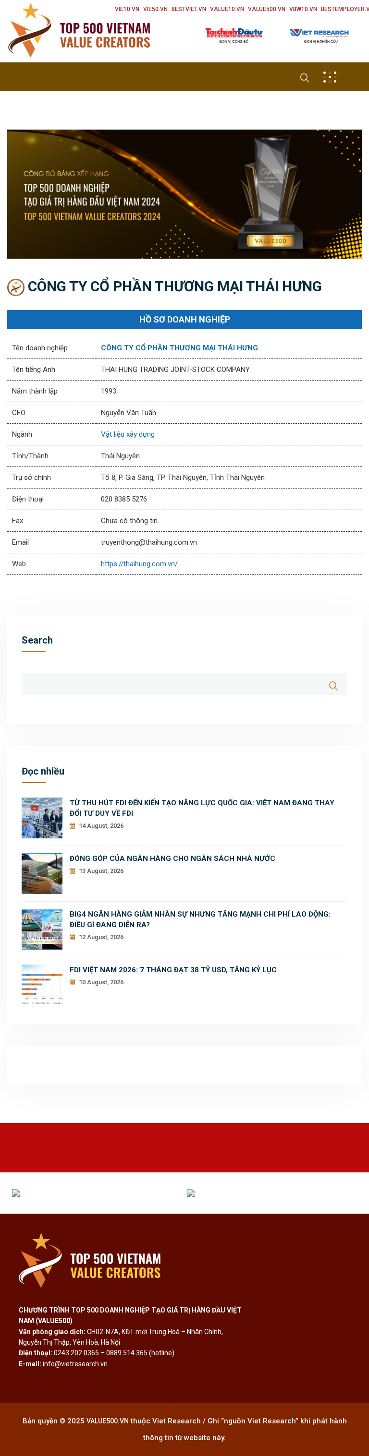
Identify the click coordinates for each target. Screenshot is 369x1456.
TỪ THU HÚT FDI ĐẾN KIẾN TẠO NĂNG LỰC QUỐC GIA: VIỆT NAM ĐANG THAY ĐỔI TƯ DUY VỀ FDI (202, 808)
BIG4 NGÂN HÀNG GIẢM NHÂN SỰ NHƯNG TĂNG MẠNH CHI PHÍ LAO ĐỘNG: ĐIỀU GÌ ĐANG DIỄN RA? (200, 919)
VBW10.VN (303, 9)
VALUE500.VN (266, 9)
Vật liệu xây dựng (128, 434)
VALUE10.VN (227, 9)
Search (37, 640)
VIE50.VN (155, 9)
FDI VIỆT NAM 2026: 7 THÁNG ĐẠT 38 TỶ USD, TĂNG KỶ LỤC (173, 970)
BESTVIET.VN (189, 9)
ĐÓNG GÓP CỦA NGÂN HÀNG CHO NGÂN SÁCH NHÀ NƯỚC (172, 858)
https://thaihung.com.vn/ (139, 564)
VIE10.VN (127, 9)
